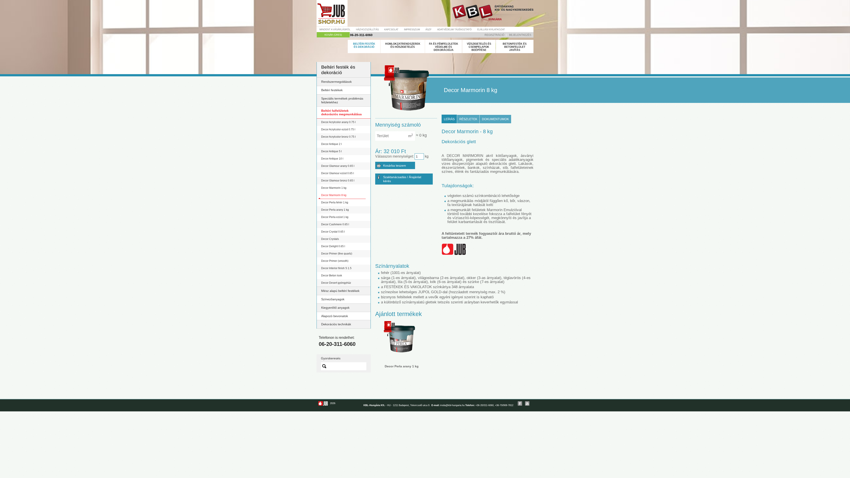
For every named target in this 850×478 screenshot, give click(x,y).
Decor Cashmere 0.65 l (335, 224)
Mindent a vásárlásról (334, 29)
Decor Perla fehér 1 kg (334, 202)
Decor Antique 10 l (332, 158)
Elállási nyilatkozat (491, 29)
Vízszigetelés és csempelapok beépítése (479, 47)
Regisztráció (494, 35)
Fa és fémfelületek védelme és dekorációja (443, 47)
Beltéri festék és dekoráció (364, 45)
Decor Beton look (331, 275)
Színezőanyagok (332, 299)
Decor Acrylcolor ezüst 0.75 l (338, 129)
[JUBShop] (332, 13)
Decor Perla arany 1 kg (335, 209)
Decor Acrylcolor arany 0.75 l (338, 122)
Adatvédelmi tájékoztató (454, 29)
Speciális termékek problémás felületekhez (342, 100)
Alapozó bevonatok (334, 316)
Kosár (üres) (333, 34)
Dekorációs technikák (336, 324)
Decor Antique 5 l (331, 151)
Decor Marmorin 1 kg (333, 187)
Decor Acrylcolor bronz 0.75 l (338, 136)
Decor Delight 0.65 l (333, 246)
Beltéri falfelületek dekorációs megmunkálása (341, 112)
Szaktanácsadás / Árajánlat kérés (402, 179)
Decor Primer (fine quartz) (336, 253)
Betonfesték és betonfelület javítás (515, 47)
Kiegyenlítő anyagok (335, 307)
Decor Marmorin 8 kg (333, 195)
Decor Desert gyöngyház (336, 282)
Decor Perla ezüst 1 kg (334, 217)
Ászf (428, 29)
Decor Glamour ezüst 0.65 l (337, 173)
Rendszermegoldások (336, 81)
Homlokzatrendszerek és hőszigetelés (402, 45)
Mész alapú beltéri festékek (340, 291)
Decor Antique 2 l (331, 144)
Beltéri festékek (332, 90)
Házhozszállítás (367, 29)
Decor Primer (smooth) (334, 260)
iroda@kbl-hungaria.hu (452, 405)
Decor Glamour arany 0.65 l (337, 166)
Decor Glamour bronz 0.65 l (337, 180)
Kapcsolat (391, 29)
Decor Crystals (330, 239)
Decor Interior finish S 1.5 (336, 268)
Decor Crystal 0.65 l (333, 231)
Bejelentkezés (520, 35)
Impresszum (412, 29)
